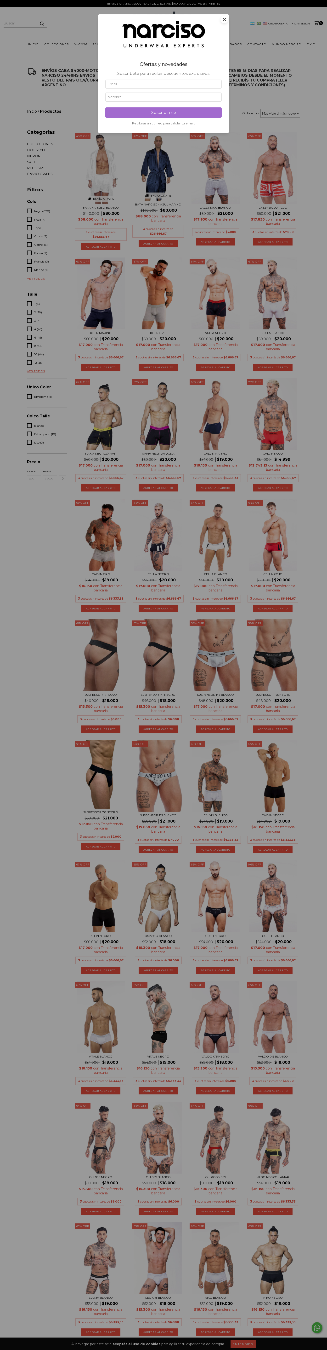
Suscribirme (163, 112)
